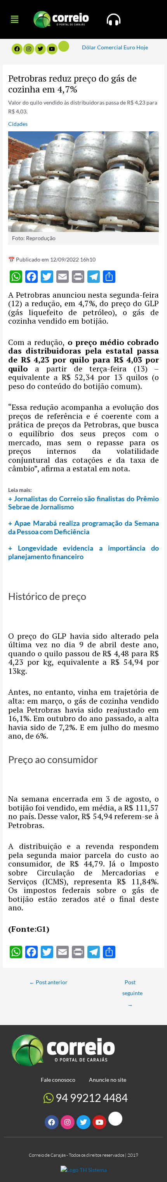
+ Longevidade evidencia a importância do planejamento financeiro (83, 552)
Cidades (18, 123)
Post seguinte (132, 984)
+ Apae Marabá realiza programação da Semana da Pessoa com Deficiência (83, 527)
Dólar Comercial (102, 47)
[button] (14, 19)
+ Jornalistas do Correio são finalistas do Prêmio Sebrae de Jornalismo (83, 502)
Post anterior (48, 982)
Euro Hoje (136, 47)
